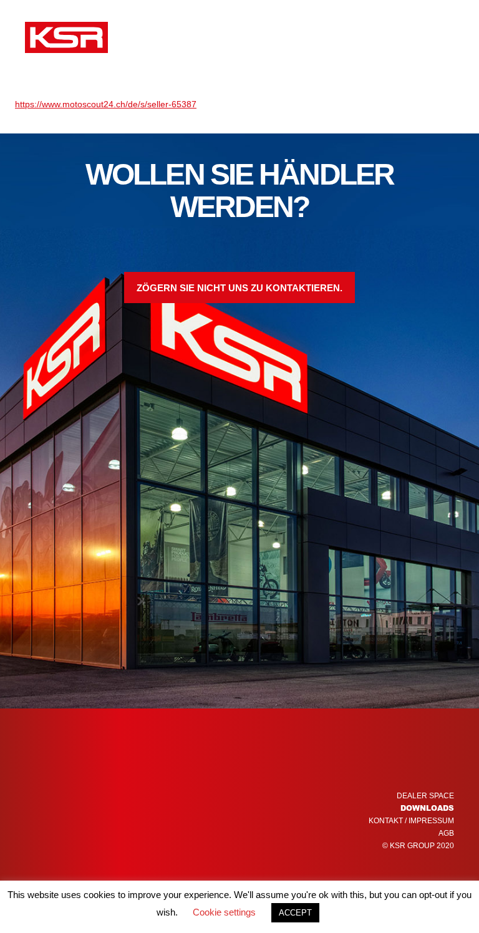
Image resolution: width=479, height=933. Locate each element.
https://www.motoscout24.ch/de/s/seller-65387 (105, 104)
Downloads (427, 808)
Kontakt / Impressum (411, 820)
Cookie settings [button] (224, 912)
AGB (446, 833)
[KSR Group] (66, 39)
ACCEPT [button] (295, 912)
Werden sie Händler (320, 37)
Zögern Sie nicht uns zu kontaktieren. (239, 288)
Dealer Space (425, 795)
